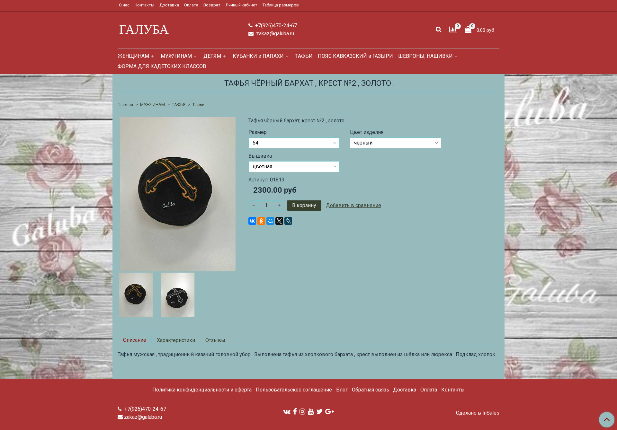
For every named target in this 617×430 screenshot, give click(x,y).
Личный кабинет (241, 5)
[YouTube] (311, 411)
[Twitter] (319, 411)
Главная (125, 104)
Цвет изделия (366, 132)
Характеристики (176, 340)
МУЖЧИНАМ (176, 56)
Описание (134, 340)
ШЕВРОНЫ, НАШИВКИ (425, 56)
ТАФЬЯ (178, 104)
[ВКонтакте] (252, 221)
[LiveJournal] (288, 221)
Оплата (191, 5)
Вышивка (260, 156)
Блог (342, 390)
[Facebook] (295, 411)
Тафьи (198, 104)
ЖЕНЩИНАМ (133, 56)
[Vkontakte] (287, 411)
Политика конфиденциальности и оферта (202, 390)
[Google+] (329, 411)
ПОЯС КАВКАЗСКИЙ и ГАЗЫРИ (355, 56)
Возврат (211, 5)
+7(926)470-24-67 (275, 25)
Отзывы (215, 340)
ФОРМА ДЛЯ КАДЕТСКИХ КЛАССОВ (162, 66)
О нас (124, 5)
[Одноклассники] (261, 221)
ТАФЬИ (304, 56)
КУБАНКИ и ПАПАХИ (258, 56)
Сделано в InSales (477, 413)
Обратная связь (370, 390)
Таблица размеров (281, 5)
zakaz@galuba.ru (274, 34)
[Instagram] (302, 411)
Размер (257, 132)
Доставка (169, 5)
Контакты (144, 5)
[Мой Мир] (270, 221)
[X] (279, 221)
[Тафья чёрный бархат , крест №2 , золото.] (178, 194)
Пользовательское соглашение (294, 390)
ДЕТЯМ (212, 56)
